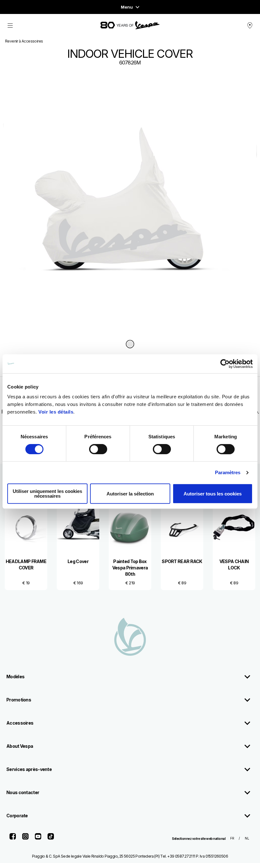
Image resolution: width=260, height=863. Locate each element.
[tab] (130, 344)
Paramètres (228, 472)
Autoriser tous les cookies (213, 493)
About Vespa (19, 746)
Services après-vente (29, 769)
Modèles (15, 676)
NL (247, 838)
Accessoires (19, 723)
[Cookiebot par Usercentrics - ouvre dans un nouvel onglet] (225, 363)
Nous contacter (22, 792)
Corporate (17, 815)
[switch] (98, 449)
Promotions (18, 699)
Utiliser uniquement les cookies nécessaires (47, 493)
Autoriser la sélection (130, 493)
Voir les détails (55, 412)
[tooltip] (130, 344)
